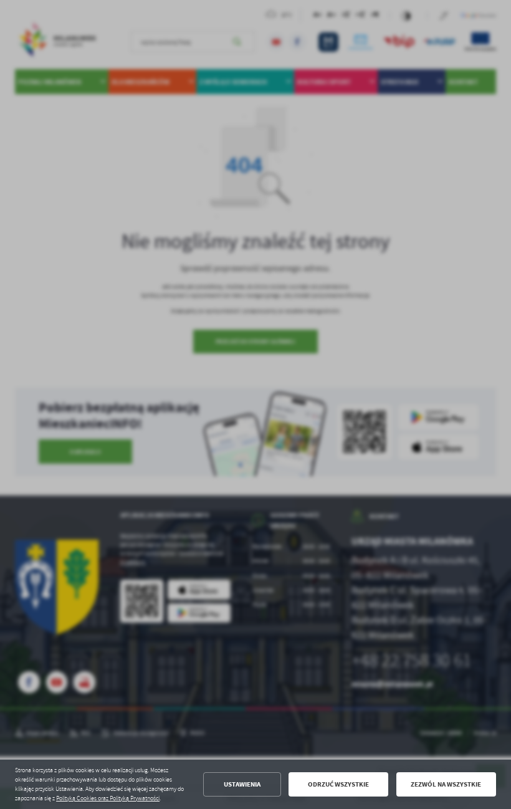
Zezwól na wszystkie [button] (446, 784)
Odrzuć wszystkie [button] (338, 784)
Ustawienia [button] (242, 784)
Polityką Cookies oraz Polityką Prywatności (108, 798)
